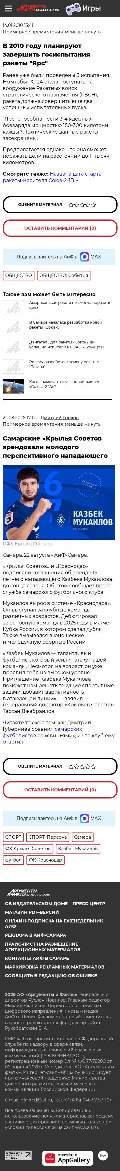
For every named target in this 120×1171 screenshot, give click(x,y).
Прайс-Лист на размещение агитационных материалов (42, 946)
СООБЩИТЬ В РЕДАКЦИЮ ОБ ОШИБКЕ (51, 975)
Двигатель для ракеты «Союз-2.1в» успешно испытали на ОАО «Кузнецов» (66, 344)
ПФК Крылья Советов (27, 544)
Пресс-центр (89, 903)
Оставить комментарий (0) (60, 228)
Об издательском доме (36, 903)
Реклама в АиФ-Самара (35, 935)
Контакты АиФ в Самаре (37, 958)
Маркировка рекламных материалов (54, 967)
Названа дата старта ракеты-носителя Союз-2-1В (52, 177)
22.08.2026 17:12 (19, 417)
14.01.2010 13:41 (18, 25)
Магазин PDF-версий (32, 912)
